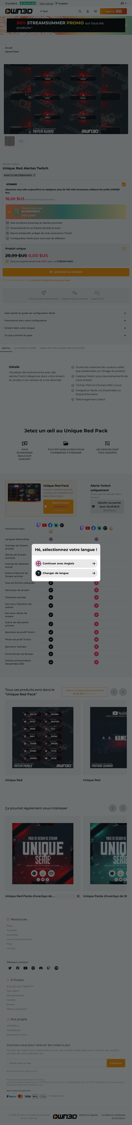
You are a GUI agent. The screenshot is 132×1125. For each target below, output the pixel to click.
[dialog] (66, 562)
